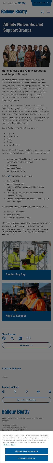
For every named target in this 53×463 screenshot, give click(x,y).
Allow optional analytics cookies (26, 451)
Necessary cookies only (26, 458)
